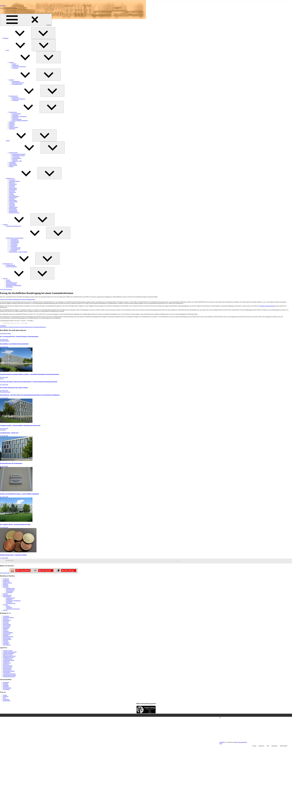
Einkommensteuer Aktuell (9, 656)
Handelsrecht (15, 115)
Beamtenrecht (15, 97)
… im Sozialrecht (13, 243)
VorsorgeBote (6, 689)
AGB (4, 697)
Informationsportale (227, 725)
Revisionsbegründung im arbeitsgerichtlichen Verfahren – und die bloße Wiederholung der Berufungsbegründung (29, 374)
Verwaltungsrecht (13, 96)
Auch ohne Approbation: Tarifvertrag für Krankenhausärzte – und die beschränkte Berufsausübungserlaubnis (28, 381)
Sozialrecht (11, 123)
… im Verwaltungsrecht (15, 247)
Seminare (224, 727)
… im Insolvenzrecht (14, 242)
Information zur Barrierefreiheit (13, 285)
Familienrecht (15, 65)
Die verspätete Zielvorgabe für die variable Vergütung (14, 387)
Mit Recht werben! (227, 737)
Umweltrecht (15, 100)
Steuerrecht (5, 587)
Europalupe (12, 186)
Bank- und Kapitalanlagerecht (17, 754)
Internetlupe (12, 190)
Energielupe (12, 185)
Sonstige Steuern (13, 165)
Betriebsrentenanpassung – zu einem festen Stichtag (13, 555)
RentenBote (6, 686)
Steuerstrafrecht (16, 81)
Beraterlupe (12, 182)
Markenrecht (15, 117)
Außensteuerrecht (10, 588)
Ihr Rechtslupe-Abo (8, 263)
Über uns (5, 278)
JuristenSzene (6, 661)
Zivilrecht (11, 62)
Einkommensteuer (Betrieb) (18, 154)
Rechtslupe (2, 5)
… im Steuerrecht (13, 245)
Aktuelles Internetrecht (8, 653)
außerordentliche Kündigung (7, 327)
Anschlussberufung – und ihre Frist (9, 432)
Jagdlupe (11, 193)
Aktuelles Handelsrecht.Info (10, 652)
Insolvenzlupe (12, 192)
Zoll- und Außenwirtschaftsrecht (20, 120)
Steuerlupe (11, 203)
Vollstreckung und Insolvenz (19, 66)
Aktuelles (5, 224)
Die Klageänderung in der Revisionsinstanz (11, 463)
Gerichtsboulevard (7, 658)
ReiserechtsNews (7, 668)
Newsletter (225, 726)
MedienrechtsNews (7, 665)
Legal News (6, 664)
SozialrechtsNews (7, 669)
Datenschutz (6, 699)
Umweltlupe (12, 204)
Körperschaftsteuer (16, 158)
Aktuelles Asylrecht (7, 650)
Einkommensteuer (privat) (18, 155)
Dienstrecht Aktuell (7, 654)
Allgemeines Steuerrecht (12, 768)
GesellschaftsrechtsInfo (8, 660)
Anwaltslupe (12, 180)
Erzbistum (16, 327)
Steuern (8, 140)
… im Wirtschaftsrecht (14, 249)
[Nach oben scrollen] (289, 785)
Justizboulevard (6, 663)
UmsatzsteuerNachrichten (9, 673)
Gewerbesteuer (15, 157)
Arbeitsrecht (12, 121)
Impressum (8, 281)
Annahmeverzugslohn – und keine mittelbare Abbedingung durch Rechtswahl (20, 425)
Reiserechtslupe (13, 200)
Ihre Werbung (9, 286)
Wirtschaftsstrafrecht (17, 84)
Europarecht (12, 124)
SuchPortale (225, 729)
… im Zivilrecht (13, 250)
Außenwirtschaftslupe (14, 181)
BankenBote (6, 682)
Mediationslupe (13, 197)
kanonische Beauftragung (34, 327)
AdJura (224, 736)
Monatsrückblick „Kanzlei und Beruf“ (18, 251)
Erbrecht (14, 63)
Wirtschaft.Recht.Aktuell (9, 676)
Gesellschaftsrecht (16, 113)
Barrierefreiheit (6, 700)
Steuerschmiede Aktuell (8, 671)
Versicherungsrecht (16, 119)
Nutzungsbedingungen (11, 282)
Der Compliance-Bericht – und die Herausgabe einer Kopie (15, 524)
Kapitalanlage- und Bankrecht (19, 116)
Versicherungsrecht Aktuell (9, 675)
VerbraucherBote (7, 688)
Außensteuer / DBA (17, 161)
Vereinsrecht (15, 68)
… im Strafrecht (13, 246)
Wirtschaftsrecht (13, 112)
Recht (7, 50)
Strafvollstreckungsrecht (18, 82)
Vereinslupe (12, 205)
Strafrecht (11, 79)
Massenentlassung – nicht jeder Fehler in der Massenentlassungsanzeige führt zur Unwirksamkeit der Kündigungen (30, 395)
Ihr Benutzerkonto (10, 265)
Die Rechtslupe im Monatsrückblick (14, 238)
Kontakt (8, 280)
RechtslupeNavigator (14, 212)
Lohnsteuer (15, 159)
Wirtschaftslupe (13, 208)
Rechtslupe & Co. (10, 178)
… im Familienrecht (14, 241)
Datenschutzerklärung (11, 284)
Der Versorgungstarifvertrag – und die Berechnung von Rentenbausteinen (19, 336)
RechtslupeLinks (13, 210)
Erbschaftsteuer (13, 163)
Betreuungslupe (13, 184)
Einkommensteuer (13, 152)
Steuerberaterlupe (13, 201)
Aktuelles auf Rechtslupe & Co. (13, 226)
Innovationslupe (13, 189)
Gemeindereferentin (23, 327)
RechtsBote (6, 685)
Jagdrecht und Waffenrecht (18, 99)
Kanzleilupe (12, 195)
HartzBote (5, 683)
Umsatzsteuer (12, 162)
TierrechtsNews (7, 672)
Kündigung (43, 327)
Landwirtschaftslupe (14, 196)
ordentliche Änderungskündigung (268, 306)
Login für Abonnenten (11, 266)
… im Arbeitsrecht (13, 239)
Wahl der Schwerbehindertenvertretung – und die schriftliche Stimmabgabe (19, 493)
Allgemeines (12, 128)
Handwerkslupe (13, 188)
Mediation (11, 126)
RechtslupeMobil (13, 211)
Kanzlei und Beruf (13, 127)
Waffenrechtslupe (13, 207)
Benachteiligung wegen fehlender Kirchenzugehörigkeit (14, 343)
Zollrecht (11, 166)
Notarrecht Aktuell (7, 667)
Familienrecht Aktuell (8, 657)
